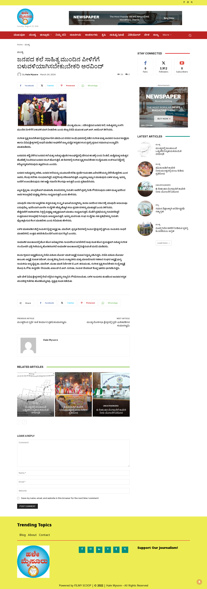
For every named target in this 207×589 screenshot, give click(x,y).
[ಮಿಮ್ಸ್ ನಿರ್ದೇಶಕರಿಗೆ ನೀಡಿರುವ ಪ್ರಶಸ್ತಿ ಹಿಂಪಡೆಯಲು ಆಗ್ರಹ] (145, 228)
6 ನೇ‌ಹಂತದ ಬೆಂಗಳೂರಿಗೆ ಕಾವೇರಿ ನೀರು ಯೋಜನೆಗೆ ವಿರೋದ (111, 411)
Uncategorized (111, 406)
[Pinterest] (108, 550)
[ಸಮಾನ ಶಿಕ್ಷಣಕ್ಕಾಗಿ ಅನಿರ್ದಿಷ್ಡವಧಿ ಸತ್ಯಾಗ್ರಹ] (145, 208)
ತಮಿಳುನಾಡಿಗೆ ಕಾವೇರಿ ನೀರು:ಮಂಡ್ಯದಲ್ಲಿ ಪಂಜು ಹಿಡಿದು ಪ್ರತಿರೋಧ (73, 410)
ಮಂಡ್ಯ (27, 44)
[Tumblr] (116, 550)
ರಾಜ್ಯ (157, 205)
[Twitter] (192, 3)
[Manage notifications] (199, 581)
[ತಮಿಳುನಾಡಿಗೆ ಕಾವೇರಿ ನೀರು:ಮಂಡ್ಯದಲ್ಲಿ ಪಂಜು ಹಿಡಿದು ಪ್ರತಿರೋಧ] (73, 394)
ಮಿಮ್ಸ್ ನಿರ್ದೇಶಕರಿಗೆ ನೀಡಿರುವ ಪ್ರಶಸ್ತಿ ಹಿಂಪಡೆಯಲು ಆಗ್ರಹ (172, 230)
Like (145, 61)
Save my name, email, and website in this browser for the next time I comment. (60, 498)
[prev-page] (19, 422)
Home (20, 44)
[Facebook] (184, 3)
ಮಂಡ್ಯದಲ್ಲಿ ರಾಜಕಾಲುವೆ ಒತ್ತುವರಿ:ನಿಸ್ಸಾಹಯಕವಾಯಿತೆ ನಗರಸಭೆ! (36, 410)
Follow (164, 61)
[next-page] (24, 422)
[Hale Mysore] (19, 74)
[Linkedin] (99, 550)
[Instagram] (188, 3)
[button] (190, 35)
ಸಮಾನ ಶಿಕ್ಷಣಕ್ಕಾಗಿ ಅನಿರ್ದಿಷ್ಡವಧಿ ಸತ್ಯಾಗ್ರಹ (170, 210)
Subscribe (182, 61)
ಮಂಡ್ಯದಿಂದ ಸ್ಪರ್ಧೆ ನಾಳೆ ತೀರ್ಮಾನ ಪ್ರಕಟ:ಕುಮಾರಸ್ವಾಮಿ (41, 322)
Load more (163, 243)
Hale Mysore (31, 74)
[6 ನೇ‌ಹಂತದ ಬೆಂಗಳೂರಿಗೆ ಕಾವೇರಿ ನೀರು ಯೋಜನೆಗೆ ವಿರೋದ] (111, 394)
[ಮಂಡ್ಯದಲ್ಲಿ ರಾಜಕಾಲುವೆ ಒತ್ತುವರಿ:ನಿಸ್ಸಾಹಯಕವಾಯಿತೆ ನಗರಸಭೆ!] (35, 394)
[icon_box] (13, 2)
